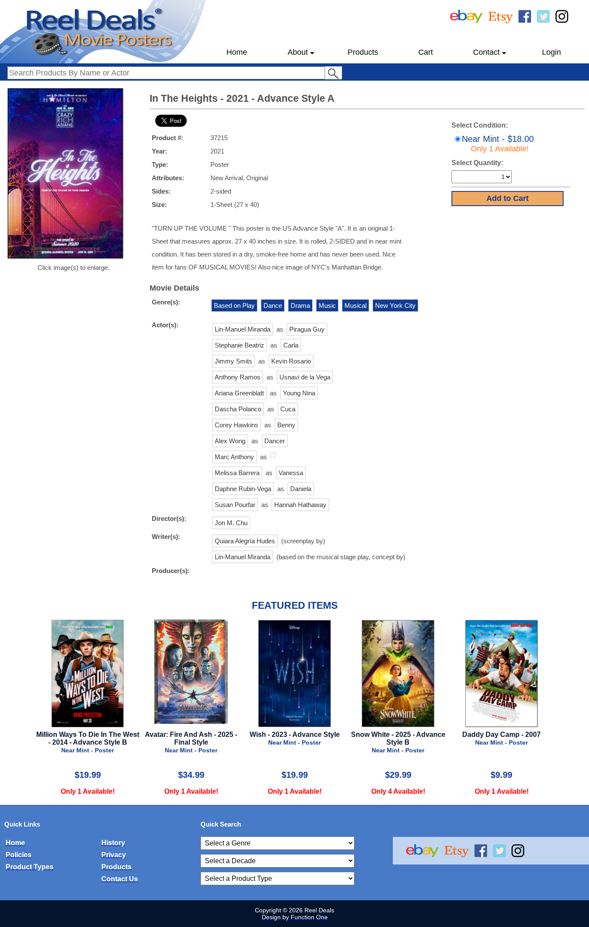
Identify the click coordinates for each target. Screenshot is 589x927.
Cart (425, 52)
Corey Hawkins (236, 425)
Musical (356, 305)
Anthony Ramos (237, 377)
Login (551, 52)
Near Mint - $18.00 (498, 143)
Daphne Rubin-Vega (243, 488)
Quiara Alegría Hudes (245, 541)
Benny (286, 425)
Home (236, 52)
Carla (290, 345)
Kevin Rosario (291, 361)
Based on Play (234, 305)
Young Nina (299, 393)
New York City (395, 305)
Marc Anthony (234, 456)
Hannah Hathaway (300, 504)
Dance (272, 305)
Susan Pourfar (235, 504)
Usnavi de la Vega (304, 377)
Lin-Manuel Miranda (242, 329)
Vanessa (291, 472)
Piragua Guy (307, 329)
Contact (486, 52)
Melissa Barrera (237, 472)
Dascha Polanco (238, 409)
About (298, 52)
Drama (300, 305)
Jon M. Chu (231, 522)
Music (327, 305)
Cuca (287, 409)
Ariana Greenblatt (239, 393)
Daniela (300, 488)
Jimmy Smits (233, 361)
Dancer (274, 441)
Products (363, 52)
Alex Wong (230, 441)
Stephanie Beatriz (239, 345)
